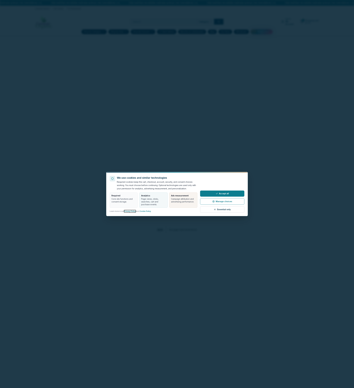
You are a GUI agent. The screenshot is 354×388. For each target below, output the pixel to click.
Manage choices (224, 201)
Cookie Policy (145, 211)
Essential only (224, 209)
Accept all (224, 193)
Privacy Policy (130, 211)
